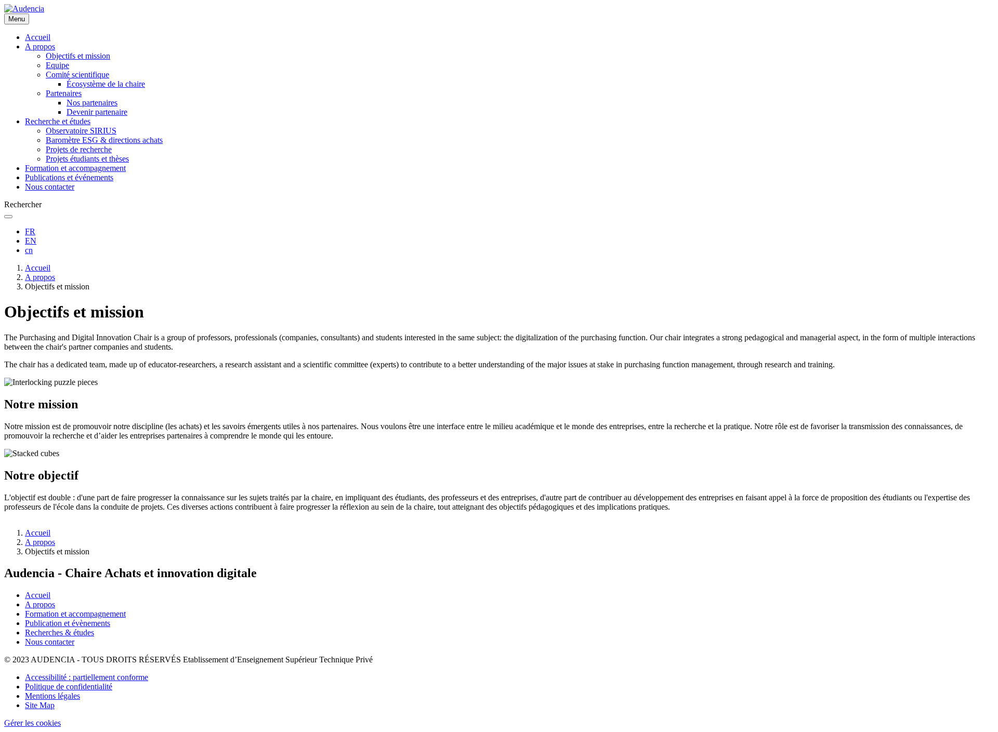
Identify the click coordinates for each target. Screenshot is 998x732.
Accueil (37, 267)
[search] (8, 216)
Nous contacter (49, 641)
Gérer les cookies (32, 722)
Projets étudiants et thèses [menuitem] (87, 158)
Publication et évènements (67, 623)
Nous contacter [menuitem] (49, 186)
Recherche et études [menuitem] (57, 121)
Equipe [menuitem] (57, 65)
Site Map (40, 705)
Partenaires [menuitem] (64, 93)
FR (30, 231)
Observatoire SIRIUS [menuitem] (81, 130)
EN (30, 240)
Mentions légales (52, 695)
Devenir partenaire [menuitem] (97, 112)
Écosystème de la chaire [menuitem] (106, 83)
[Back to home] (24, 8)
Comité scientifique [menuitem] (77, 74)
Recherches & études (59, 632)
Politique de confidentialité (68, 686)
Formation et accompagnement (75, 613)
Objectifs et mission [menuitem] (78, 55)
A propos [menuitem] (40, 46)
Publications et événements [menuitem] (69, 177)
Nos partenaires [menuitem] (92, 102)
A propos (40, 277)
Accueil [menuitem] (37, 37)
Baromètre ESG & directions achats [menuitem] (104, 140)
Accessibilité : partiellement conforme (86, 677)
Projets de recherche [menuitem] (79, 149)
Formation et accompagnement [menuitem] (75, 168)
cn (29, 250)
